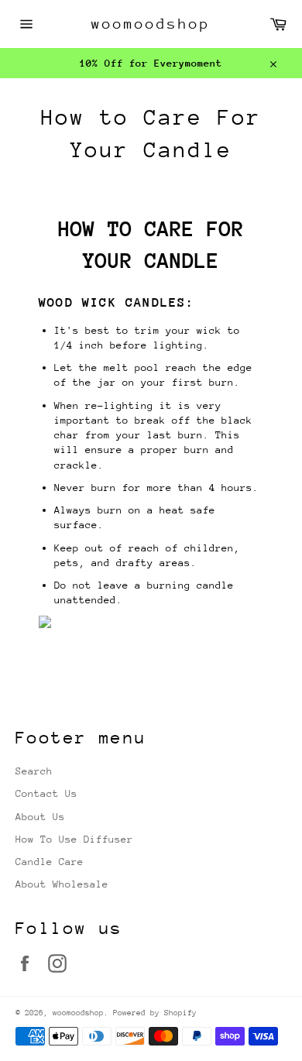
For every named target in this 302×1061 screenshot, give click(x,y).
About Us (40, 816)
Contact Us (46, 793)
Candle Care (49, 861)
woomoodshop (151, 23)
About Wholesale (61, 884)
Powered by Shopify (155, 1013)
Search (34, 771)
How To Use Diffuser (74, 839)
